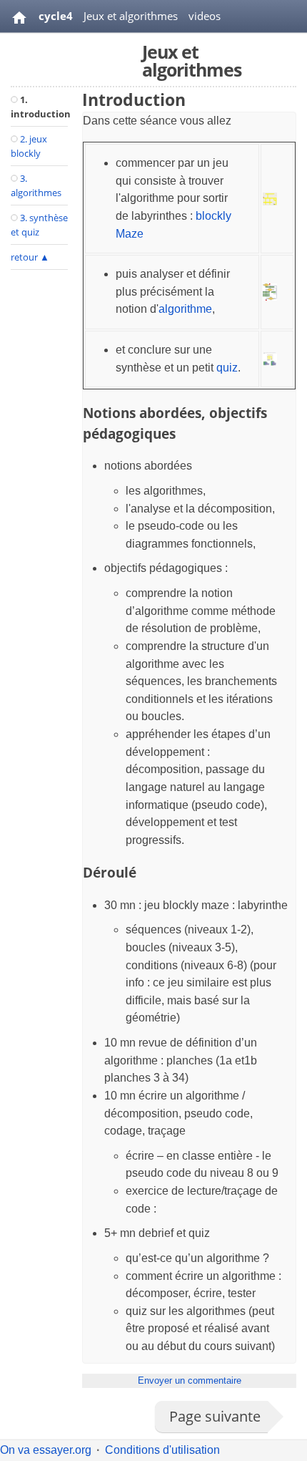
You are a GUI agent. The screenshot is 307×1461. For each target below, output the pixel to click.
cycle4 (56, 16)
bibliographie (71, 51)
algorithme (185, 309)
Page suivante (215, 1416)
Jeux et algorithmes (131, 16)
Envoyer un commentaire (189, 1380)
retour (30, 257)
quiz (227, 367)
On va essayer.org (45, 1450)
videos (204, 16)
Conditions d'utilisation (162, 1450)
